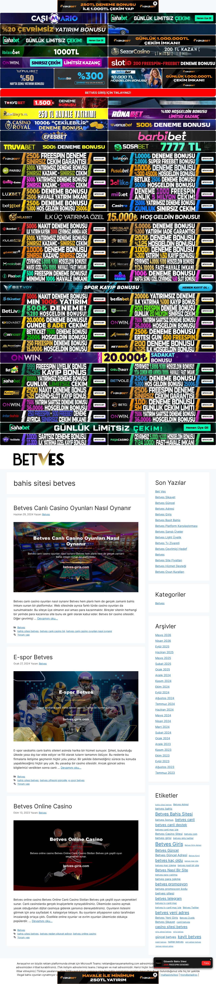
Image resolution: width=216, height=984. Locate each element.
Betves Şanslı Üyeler (169, 531)
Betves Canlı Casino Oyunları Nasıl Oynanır (72, 507)
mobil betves (160, 942)
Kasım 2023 (163, 749)
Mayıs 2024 (163, 715)
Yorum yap (23, 634)
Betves (21, 627)
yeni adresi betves (193, 942)
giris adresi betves (163, 932)
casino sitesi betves (171, 927)
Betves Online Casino (43, 806)
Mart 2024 (162, 727)
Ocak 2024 (162, 738)
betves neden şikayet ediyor (56, 933)
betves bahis (163, 808)
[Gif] (108, 217)
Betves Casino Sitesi (169, 834)
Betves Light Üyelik (168, 537)
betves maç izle (191, 861)
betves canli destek (171, 825)
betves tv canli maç (166, 903)
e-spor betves (76, 780)
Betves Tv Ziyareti (167, 543)
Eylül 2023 (162, 761)
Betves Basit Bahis (167, 520)
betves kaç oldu (169, 860)
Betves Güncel (165, 503)
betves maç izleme (165, 865)
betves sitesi (164, 893)
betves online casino (84, 933)
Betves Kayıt (194, 856)
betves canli (185, 819)
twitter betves (175, 941)
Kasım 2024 (163, 681)
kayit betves (189, 936)
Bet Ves (160, 491)
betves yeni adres (172, 912)
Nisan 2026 (163, 641)
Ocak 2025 (162, 669)
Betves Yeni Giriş (166, 917)
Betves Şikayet (165, 497)
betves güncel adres (164, 946)
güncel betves (165, 937)
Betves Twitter (191, 907)
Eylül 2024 (162, 692)
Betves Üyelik (187, 918)
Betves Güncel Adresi (171, 855)
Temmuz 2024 (165, 704)
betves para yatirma (166, 874)
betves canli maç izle (166, 829)
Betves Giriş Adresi (193, 845)
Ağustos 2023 (164, 767)
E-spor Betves (33, 657)
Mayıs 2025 (163, 658)
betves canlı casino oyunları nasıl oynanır (89, 631)
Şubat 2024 (163, 732)
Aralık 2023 (163, 744)
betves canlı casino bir (52, 631)
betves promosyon (171, 884)
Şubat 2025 (163, 663)
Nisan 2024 (163, 721)
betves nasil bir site (188, 865)
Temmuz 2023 (165, 772)
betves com (190, 834)
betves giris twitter (183, 838)
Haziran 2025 (164, 652)
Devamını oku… (47, 618)
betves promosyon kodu (171, 889)
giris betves (178, 932)
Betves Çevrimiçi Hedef (171, 549)
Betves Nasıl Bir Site (171, 870)
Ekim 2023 (162, 755)
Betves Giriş (163, 514)
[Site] (54, 158)
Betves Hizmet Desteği (170, 566)
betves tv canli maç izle (168, 907)
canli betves (183, 922)
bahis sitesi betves (28, 631)
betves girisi (163, 838)
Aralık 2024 (163, 675)
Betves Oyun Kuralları (169, 571)
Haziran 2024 (164, 709)
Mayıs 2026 (163, 635)
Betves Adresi (164, 508)
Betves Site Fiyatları (168, 560)
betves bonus (164, 820)
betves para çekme (168, 879)
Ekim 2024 (162, 686)
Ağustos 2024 (164, 698)
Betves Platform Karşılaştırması (176, 526)
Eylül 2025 (162, 646)
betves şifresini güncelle (53, 780)
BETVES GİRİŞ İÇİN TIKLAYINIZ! (108, 92)
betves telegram (168, 898)
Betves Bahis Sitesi (174, 813)
